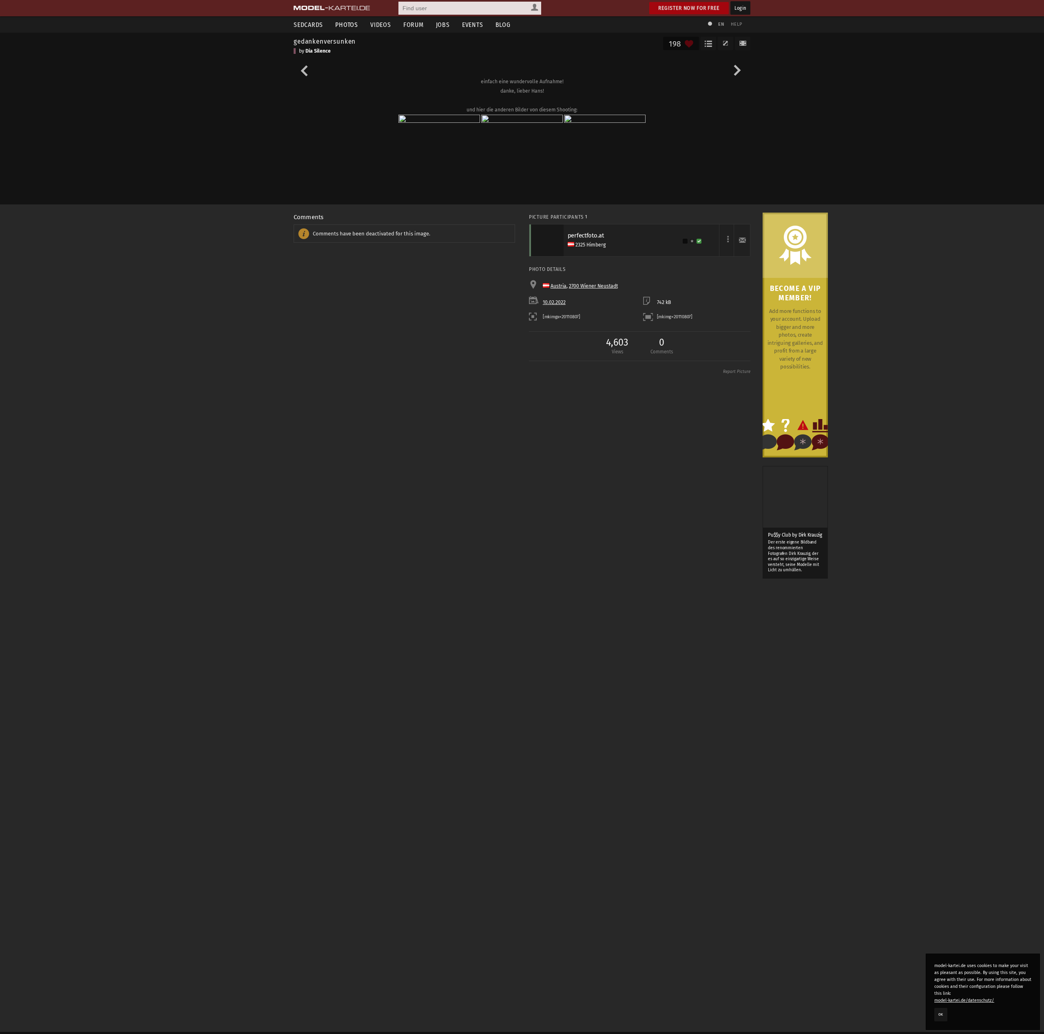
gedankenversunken (325, 41)
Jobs (443, 25)
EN (721, 24)
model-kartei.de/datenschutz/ (964, 1000)
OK (940, 1014)
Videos (380, 25)
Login (740, 8)
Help (736, 24)
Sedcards (308, 25)
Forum (413, 25)
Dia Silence (318, 51)
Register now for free (689, 8)
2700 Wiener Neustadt (593, 286)
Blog (503, 25)
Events (472, 25)
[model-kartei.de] (332, 8)
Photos (346, 25)
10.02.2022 (554, 302)
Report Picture (736, 371)
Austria (558, 286)
